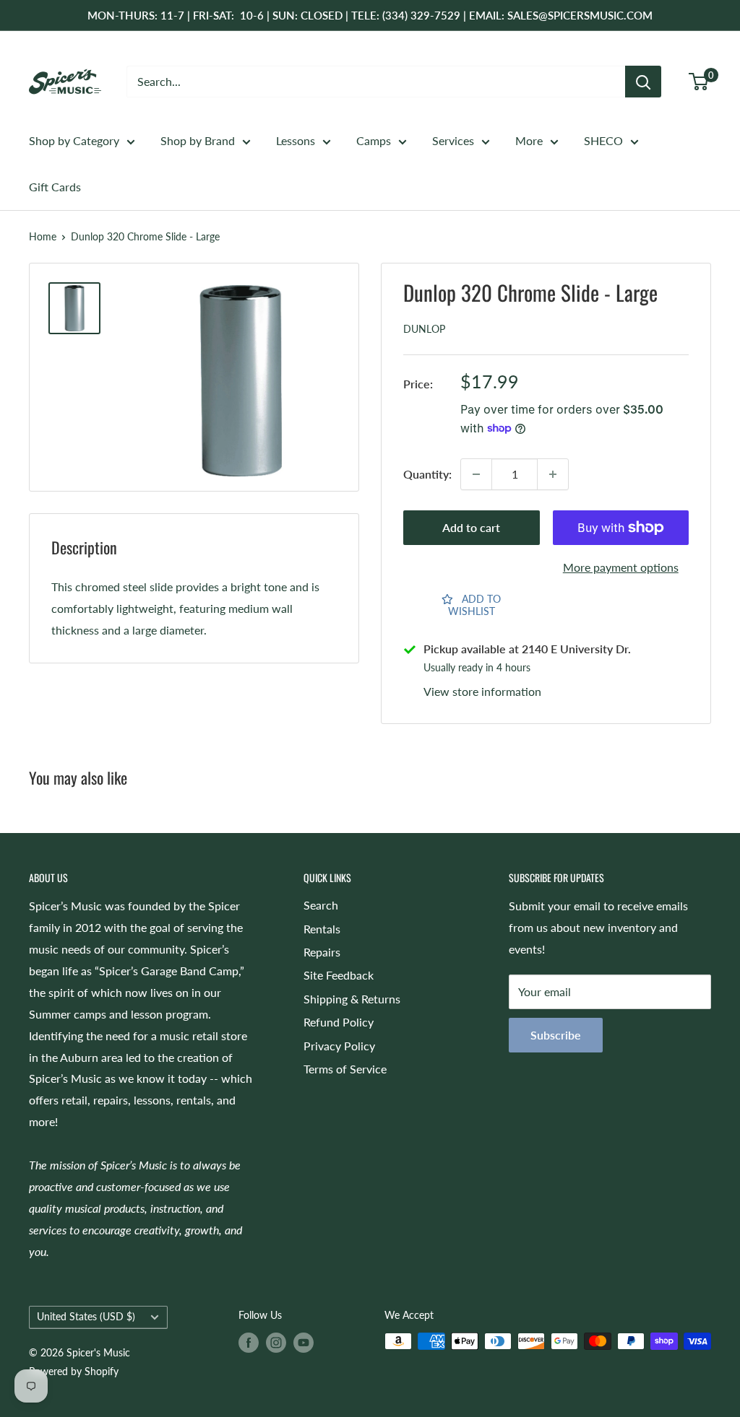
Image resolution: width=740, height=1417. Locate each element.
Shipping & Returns (352, 999)
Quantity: (427, 474)
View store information (482, 691)
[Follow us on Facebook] (248, 1343)
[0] (699, 81)
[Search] (643, 81)
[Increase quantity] (553, 474)
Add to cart (471, 527)
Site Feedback (339, 975)
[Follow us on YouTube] (303, 1343)
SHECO (603, 140)
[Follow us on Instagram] (276, 1343)
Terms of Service (345, 1069)
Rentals (322, 929)
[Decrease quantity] (476, 474)
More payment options (621, 567)
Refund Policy (339, 1022)
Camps (373, 140)
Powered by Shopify (74, 1371)
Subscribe (555, 1035)
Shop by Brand (197, 140)
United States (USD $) (86, 1316)
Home (42, 236)
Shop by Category (74, 140)
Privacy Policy (339, 1045)
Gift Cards (55, 186)
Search (321, 905)
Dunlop (424, 329)
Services (453, 140)
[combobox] (375, 81)
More (529, 140)
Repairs (322, 952)
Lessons (295, 140)
